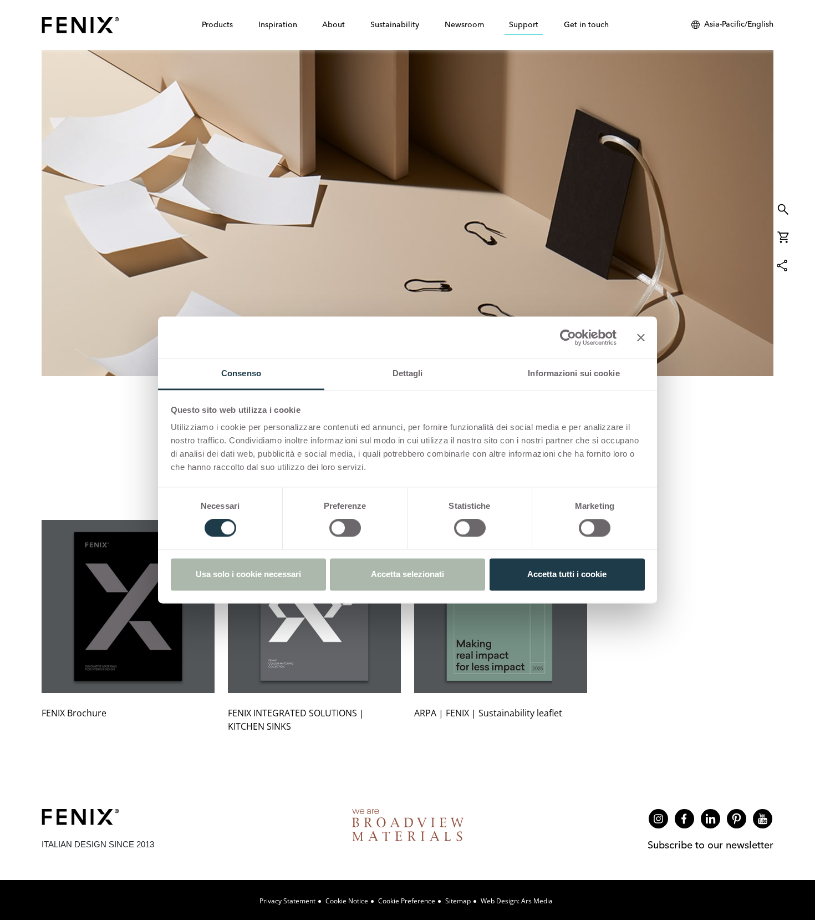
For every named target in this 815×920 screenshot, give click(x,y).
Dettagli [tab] (408, 373)
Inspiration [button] (277, 24)
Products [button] (217, 24)
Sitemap (458, 901)
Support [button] (523, 24)
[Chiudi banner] (641, 337)
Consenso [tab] (241, 373)
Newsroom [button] (464, 24)
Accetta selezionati (407, 574)
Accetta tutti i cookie (567, 574)
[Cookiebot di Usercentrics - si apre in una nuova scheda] (568, 337)
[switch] (345, 528)
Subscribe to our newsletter (710, 844)
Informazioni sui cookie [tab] (573, 373)
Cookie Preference (406, 901)
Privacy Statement (287, 901)
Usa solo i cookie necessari (248, 574)
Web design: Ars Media (517, 901)
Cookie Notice (346, 901)
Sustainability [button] (394, 24)
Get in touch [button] (586, 24)
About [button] (333, 24)
